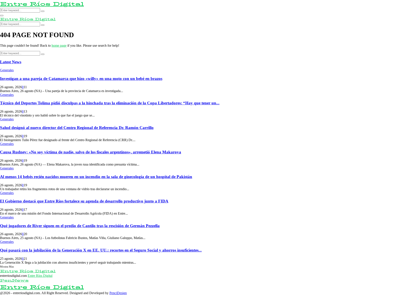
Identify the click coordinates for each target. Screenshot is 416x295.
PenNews (14, 280)
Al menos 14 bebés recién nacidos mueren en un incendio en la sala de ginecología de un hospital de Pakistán (96, 176)
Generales (7, 70)
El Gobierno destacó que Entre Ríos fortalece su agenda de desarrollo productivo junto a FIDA (84, 201)
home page (59, 45)
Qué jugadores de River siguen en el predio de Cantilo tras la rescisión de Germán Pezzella (80, 225)
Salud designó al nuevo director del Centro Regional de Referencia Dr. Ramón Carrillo (77, 127)
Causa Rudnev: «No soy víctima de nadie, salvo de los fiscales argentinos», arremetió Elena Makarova (90, 152)
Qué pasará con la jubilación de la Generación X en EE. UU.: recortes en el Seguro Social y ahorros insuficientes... (101, 250)
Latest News (10, 62)
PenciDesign (118, 293)
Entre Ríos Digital (42, 4)
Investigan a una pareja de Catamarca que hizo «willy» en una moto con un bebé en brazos (81, 78)
